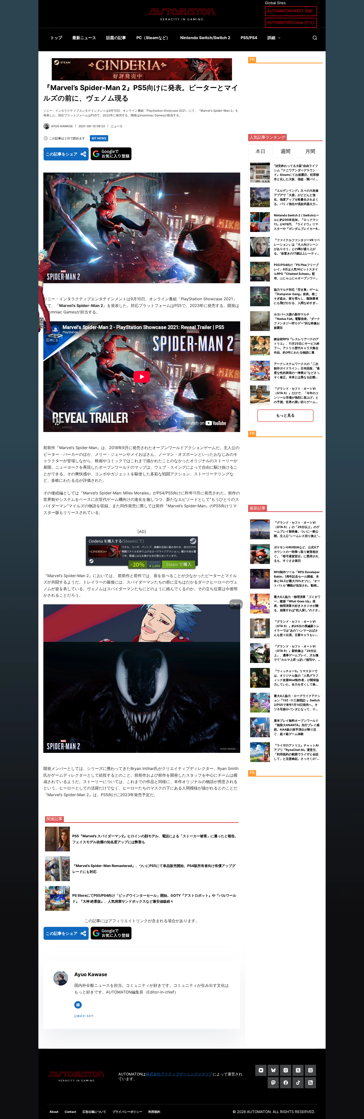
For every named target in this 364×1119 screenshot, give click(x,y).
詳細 (271, 37)
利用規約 (154, 1112)
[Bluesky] (273, 1070)
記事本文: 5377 (83, 1016)
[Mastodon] (273, 1082)
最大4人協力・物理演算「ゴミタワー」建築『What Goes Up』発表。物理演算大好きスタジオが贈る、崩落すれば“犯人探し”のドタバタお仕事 (297, 605)
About (54, 1112)
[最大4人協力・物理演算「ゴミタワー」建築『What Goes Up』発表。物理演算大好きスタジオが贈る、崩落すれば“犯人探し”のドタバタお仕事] (260, 603)
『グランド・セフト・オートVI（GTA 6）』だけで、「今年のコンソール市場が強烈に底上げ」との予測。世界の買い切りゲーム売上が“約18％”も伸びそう (296, 397)
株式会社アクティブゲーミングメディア (179, 1074)
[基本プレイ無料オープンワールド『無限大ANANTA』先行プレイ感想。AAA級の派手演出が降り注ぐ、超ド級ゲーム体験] (260, 727)
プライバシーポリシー (127, 1112)
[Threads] (310, 1070)
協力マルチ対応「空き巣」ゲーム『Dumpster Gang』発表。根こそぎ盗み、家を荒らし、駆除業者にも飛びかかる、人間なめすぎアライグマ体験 (296, 298)
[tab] (260, 151)
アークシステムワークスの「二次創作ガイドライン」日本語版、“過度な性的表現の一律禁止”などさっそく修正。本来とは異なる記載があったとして (297, 372)
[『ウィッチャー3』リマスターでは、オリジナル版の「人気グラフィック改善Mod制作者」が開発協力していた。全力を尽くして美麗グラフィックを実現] (260, 678)
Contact (70, 1112)
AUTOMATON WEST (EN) (290, 10)
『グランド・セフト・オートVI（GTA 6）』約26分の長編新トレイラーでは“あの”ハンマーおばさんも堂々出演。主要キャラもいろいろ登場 (296, 630)
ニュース (117, 126)
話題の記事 (116, 37)
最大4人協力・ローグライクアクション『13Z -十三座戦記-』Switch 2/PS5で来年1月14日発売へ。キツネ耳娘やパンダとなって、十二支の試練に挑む (297, 704)
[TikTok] (298, 1082)
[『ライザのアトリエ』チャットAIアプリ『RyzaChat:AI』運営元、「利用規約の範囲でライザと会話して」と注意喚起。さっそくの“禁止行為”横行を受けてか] (260, 752)
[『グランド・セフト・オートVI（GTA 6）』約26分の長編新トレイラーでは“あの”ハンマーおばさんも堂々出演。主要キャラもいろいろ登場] (260, 628)
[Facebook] (285, 1082)
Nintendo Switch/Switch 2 (205, 37)
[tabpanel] (285, 291)
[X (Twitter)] (298, 1070)
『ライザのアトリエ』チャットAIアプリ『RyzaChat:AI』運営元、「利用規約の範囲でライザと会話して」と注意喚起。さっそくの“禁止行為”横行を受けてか (297, 754)
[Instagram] (285, 1070)
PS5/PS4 (249, 37)
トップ (56, 37)
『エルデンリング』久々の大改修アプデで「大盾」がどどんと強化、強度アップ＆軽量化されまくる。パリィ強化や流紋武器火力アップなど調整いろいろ (296, 199)
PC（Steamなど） (153, 37)
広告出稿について (94, 1112)
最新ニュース (84, 37)
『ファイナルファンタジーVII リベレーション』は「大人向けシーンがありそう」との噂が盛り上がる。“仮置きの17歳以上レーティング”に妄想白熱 (297, 249)
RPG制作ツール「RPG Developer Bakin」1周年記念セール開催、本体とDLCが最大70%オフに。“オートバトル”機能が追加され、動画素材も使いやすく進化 (297, 581)
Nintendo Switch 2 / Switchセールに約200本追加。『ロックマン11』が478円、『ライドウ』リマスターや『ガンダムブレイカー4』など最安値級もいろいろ (297, 224)
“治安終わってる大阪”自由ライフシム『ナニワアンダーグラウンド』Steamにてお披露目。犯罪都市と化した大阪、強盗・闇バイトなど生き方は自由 (296, 174)
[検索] (315, 38)
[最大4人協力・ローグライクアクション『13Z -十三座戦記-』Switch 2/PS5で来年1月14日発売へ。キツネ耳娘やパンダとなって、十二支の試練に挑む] (260, 702)
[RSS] (310, 1082)
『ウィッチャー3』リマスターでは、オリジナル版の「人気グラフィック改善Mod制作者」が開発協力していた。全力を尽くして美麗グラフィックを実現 (296, 680)
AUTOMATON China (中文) (291, 22)
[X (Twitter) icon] (78, 1005)
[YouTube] (260, 1070)
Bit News (99, 138)
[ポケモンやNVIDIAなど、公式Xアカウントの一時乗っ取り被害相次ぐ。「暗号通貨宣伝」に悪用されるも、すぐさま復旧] (260, 554)
